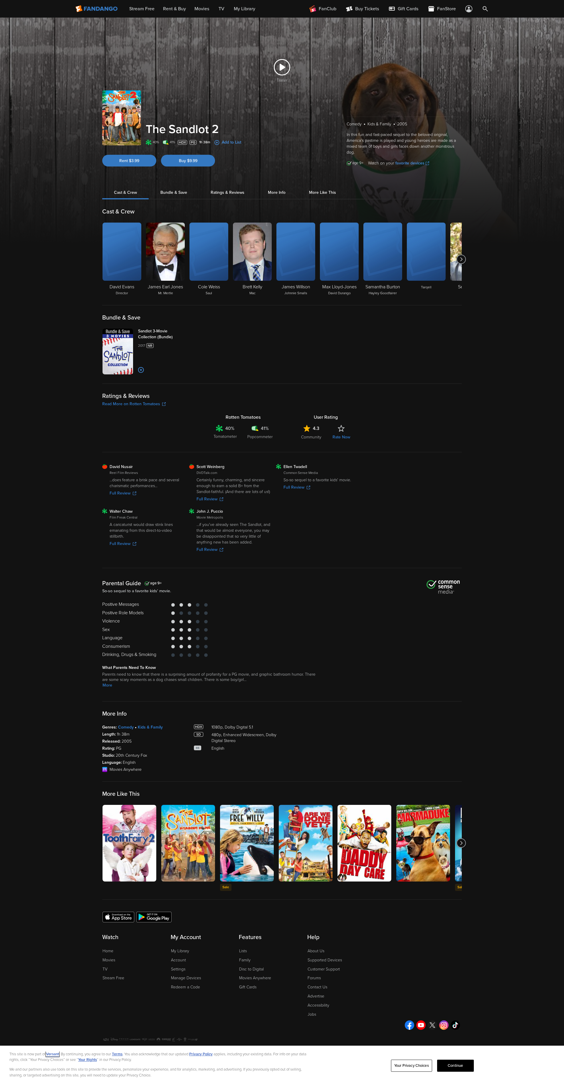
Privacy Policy (201, 1054)
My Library (180, 950)
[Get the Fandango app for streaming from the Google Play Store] (154, 916)
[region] (282, 1065)
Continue (455, 1065)
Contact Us (317, 987)
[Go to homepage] (97, 9)
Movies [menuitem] (201, 9)
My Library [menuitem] (244, 9)
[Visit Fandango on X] (432, 1025)
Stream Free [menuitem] (142, 9)
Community (311, 437)
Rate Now (341, 437)
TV (105, 969)
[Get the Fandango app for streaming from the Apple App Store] (118, 916)
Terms (117, 1054)
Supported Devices (325, 960)
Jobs (312, 1014)
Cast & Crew (125, 192)
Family (245, 960)
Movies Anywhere (255, 977)
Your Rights (87, 1059)
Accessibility (318, 1005)
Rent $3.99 (129, 160)
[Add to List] (141, 370)
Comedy (126, 727)
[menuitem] (403, 9)
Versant (52, 1054)
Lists (243, 950)
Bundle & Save (173, 192)
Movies (109, 960)
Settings (178, 969)
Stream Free (113, 977)
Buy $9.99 (188, 160)
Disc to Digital (251, 969)
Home (108, 950)
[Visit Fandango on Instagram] (444, 1025)
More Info (277, 192)
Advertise (316, 996)
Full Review (120, 493)
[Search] (485, 9)
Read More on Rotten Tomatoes (131, 403)
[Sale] (247, 843)
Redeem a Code (185, 987)
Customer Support (324, 969)
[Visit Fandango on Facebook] (409, 1025)
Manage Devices (186, 977)
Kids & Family (150, 727)
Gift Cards (247, 987)
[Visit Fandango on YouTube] (421, 1025)
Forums (314, 977)
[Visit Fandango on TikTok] (455, 1025)
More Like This (322, 192)
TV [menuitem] (221, 9)
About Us (316, 950)
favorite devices (409, 163)
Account (178, 960)
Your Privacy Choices (411, 1065)
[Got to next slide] (461, 259)
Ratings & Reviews (227, 192)
